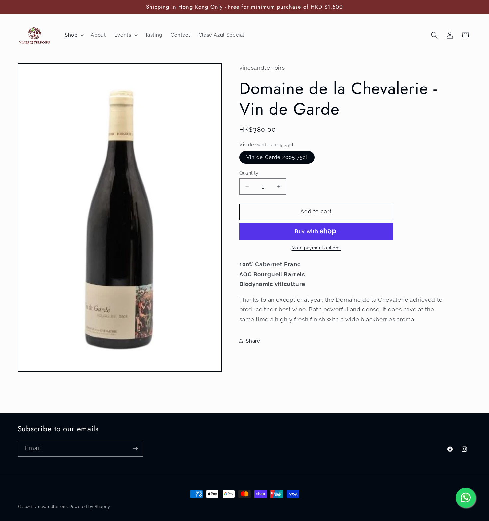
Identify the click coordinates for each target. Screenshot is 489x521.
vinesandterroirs (51, 506)
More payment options (316, 247)
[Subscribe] (135, 448)
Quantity (248, 172)
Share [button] (253, 340)
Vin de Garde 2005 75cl (276, 157)
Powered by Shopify (89, 506)
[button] (73, 35)
